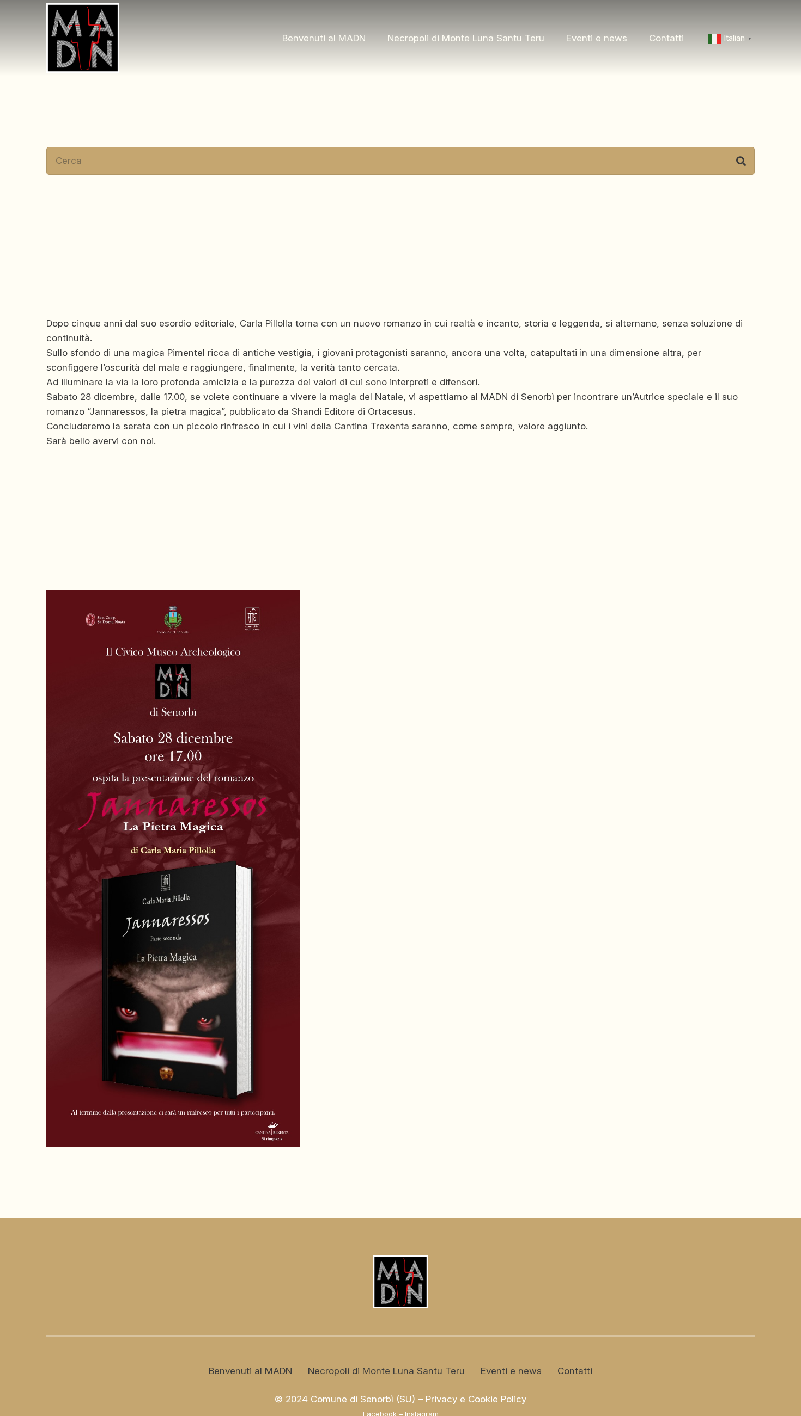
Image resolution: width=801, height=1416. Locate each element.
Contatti (574, 1370)
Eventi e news (511, 1370)
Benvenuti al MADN (250, 1370)
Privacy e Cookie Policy (476, 1399)
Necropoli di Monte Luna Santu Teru (386, 1370)
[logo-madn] (82, 38)
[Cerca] (741, 161)
